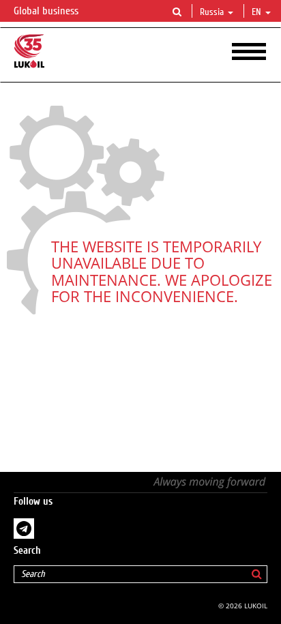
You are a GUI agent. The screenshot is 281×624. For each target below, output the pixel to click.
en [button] (258, 12)
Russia (212, 12)
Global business (47, 11)
